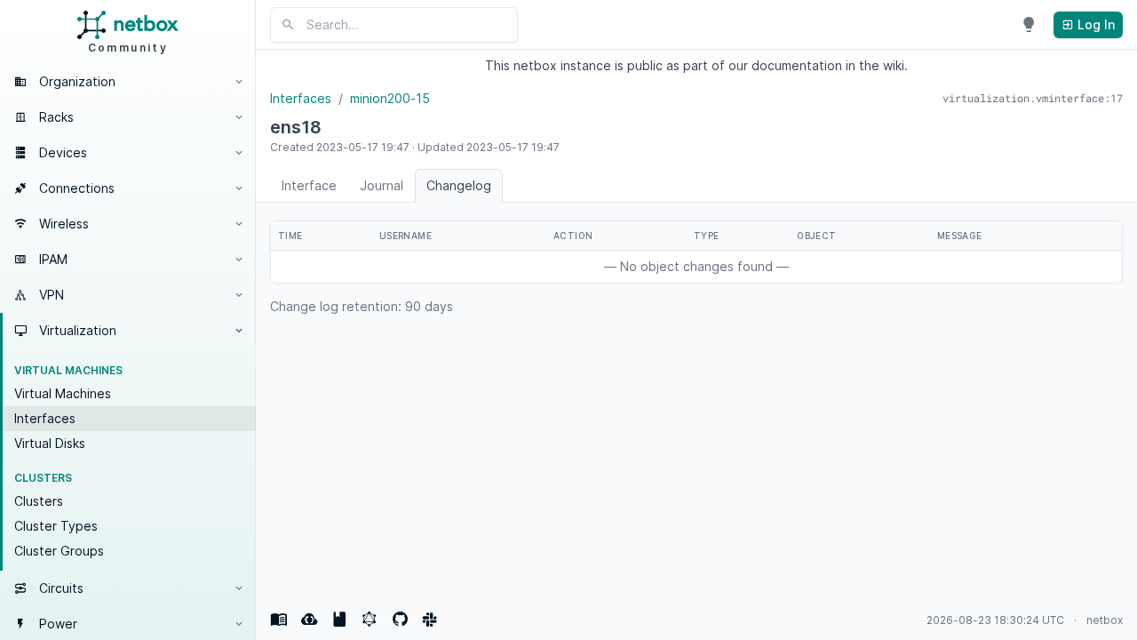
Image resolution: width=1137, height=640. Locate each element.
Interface (309, 185)
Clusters (38, 500)
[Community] (430, 619)
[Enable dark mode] (1028, 25)
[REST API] (309, 619)
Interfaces (45, 418)
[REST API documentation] (339, 619)
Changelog (458, 185)
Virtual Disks (49, 443)
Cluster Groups (59, 550)
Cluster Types (56, 525)
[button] (128, 82)
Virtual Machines (62, 393)
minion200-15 (390, 98)
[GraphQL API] (369, 619)
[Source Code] (400, 619)
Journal (381, 185)
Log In (1094, 24)
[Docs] (279, 619)
